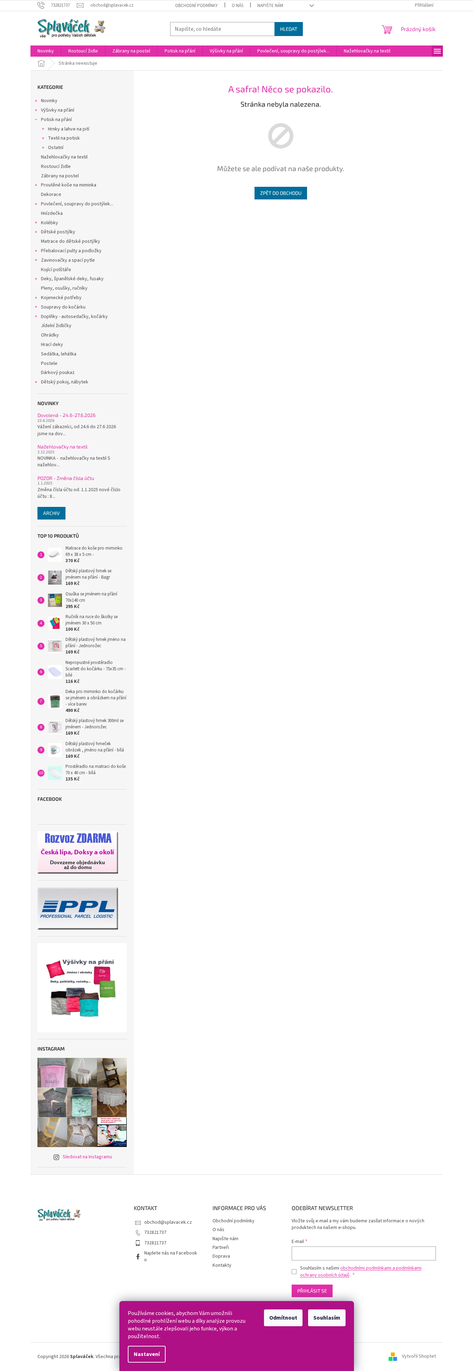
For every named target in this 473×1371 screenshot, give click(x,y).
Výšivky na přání (57, 110)
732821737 (155, 1232)
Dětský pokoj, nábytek (64, 382)
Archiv (51, 513)
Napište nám (270, 5)
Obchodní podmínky (196, 5)
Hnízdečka (52, 213)
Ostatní (55, 147)
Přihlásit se (312, 1291)
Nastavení (147, 1354)
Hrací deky (52, 344)
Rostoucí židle (56, 166)
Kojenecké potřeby (61, 297)
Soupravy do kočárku (63, 307)
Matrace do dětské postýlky (70, 241)
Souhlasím (326, 1318)
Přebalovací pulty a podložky (71, 250)
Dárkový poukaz (58, 372)
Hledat (288, 29)
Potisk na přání (56, 119)
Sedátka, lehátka (58, 354)
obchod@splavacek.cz (168, 1222)
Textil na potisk (64, 138)
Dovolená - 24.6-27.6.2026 (66, 415)
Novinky (49, 100)
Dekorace (51, 194)
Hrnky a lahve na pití (68, 129)
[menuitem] (45, 51)
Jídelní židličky (56, 325)
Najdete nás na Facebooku (170, 1256)
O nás (237, 5)
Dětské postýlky (58, 231)
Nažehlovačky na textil (64, 157)
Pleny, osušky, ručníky (64, 288)
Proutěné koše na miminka (68, 185)
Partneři (221, 1247)
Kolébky (49, 222)
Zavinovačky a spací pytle (68, 260)
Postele (49, 363)
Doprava (221, 1256)
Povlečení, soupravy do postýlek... (77, 203)
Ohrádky (50, 335)
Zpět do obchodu (280, 193)
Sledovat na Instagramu (87, 1156)
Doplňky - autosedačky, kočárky (74, 316)
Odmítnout (283, 1318)
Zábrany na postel (60, 175)
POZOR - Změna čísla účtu (65, 478)
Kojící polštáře (56, 269)
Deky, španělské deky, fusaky (72, 278)
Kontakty (222, 1265)
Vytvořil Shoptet (419, 1356)
